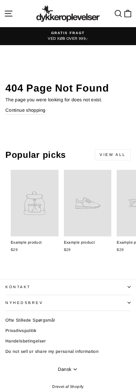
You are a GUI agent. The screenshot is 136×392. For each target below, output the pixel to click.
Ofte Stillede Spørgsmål (30, 320)
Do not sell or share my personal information (52, 351)
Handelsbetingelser (25, 341)
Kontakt (18, 287)
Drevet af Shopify (67, 386)
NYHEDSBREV (24, 302)
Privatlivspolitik (20, 330)
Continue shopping (25, 110)
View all (113, 154)
